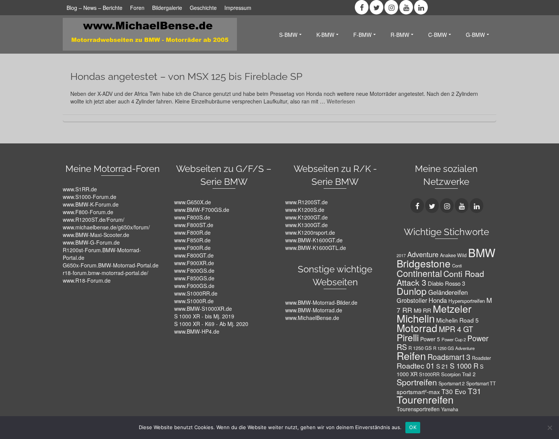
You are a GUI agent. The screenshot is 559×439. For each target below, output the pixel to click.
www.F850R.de (192, 240)
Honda (438, 300)
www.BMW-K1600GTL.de (315, 247)
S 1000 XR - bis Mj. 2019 (204, 316)
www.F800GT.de (194, 255)
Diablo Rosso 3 (446, 283)
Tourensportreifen (418, 409)
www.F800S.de (192, 217)
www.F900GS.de (194, 285)
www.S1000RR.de (196, 293)
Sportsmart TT (481, 383)
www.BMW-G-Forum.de (91, 242)
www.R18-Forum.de (87, 280)
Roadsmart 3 (448, 356)
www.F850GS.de (194, 278)
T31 (474, 390)
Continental (419, 273)
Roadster (481, 358)
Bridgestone (424, 263)
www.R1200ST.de (306, 202)
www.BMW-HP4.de (196, 331)
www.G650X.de (192, 202)
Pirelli (408, 337)
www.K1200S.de (304, 209)
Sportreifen (417, 382)
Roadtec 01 (416, 365)
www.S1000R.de (194, 301)
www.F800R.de (192, 232)
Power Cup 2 (453, 339)
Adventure (422, 254)
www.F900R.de (192, 247)
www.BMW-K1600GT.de (314, 240)
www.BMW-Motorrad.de (313, 310)
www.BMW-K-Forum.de (91, 204)
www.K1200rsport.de (310, 232)
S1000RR (429, 374)
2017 (401, 255)
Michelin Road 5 (457, 320)
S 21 (442, 366)
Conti (457, 265)
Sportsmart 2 (451, 383)
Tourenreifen (425, 399)
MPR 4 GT (456, 328)
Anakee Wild (453, 255)
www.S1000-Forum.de (89, 196)
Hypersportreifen (466, 300)
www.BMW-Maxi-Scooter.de (96, 235)
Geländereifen (448, 292)
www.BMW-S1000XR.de (203, 308)
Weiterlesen (341, 101)
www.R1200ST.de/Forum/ (93, 219)
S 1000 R (464, 366)
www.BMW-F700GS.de (201, 209)
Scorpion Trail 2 (458, 374)
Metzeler (452, 308)
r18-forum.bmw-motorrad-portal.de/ (105, 273)
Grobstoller (412, 300)
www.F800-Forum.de (88, 212)
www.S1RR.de (80, 189)
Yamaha (449, 409)
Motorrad (417, 327)
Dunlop (412, 290)
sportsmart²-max (418, 391)
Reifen (411, 355)
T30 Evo (453, 391)
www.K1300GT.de (306, 225)
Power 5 (430, 339)
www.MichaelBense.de (312, 317)
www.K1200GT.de (306, 217)
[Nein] (549, 427)
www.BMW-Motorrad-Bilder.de (321, 302)
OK (412, 427)
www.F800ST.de (193, 225)
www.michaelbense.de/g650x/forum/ (106, 227)
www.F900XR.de (194, 263)
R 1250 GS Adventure (454, 348)
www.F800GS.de (194, 270)
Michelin (416, 318)
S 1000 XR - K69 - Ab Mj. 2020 (211, 324)
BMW (481, 252)
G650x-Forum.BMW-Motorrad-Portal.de (111, 265)
